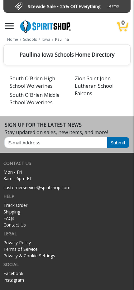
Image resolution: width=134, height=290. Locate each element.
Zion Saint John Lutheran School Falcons (94, 86)
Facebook (13, 273)
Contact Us (14, 225)
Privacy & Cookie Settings (29, 256)
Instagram (13, 280)
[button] (9, 26)
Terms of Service (20, 249)
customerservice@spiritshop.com (36, 187)
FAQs (8, 218)
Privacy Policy (17, 243)
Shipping (11, 212)
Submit (118, 142)
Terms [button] (113, 6)
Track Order (15, 205)
